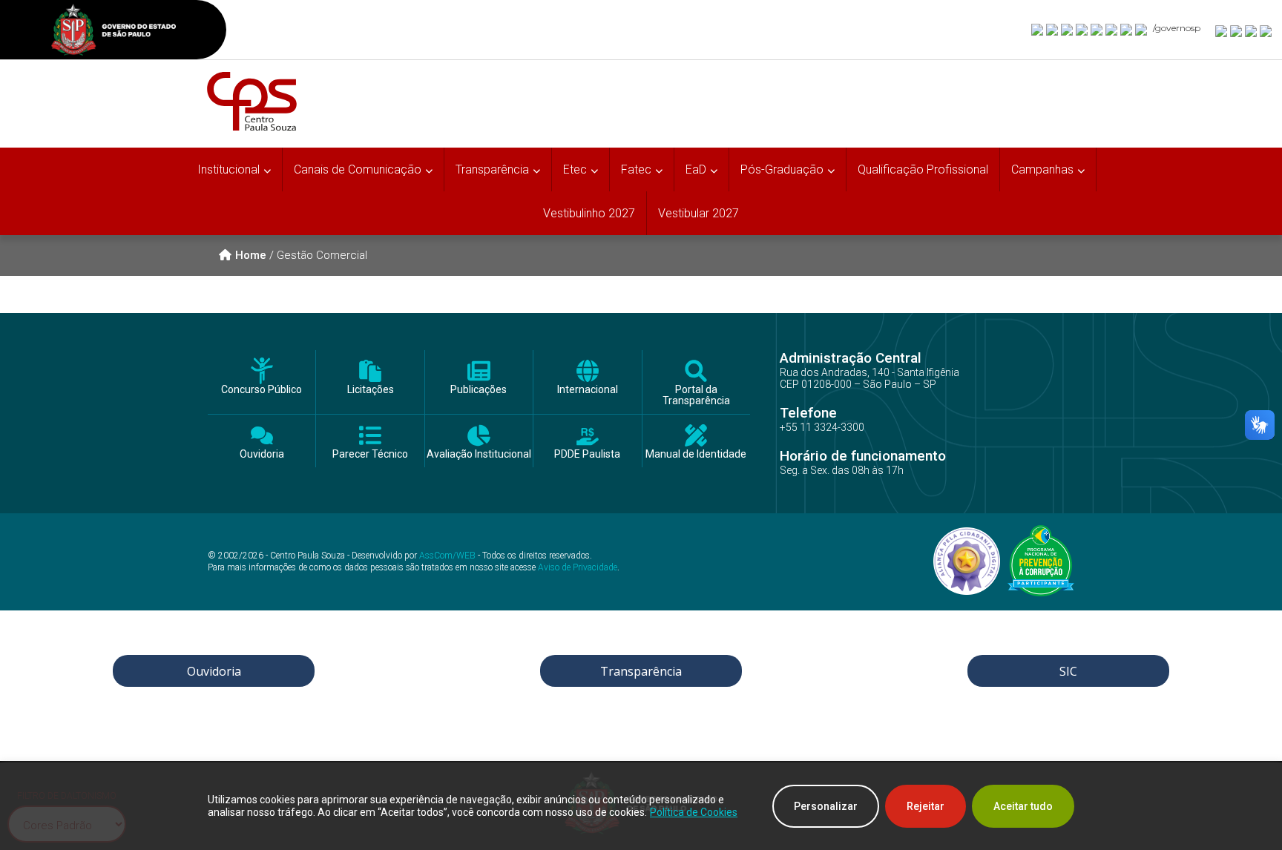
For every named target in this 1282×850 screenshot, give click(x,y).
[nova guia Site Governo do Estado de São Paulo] (113, 31)
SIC (1068, 671)
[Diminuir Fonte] (1236, 30)
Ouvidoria (262, 454)
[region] (641, 806)
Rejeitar (925, 806)
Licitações (370, 389)
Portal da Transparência (696, 395)
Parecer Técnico (370, 454)
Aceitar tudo (1023, 806)
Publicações (478, 389)
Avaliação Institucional (479, 454)
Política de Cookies (693, 812)
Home (250, 255)
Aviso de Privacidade (577, 567)
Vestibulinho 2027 (589, 213)
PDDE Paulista (587, 454)
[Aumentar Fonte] (1222, 30)
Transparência (641, 671)
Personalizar (826, 806)
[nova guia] (1266, 30)
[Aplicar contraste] (1251, 30)
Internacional (587, 389)
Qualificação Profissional (923, 169)
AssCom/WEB (447, 555)
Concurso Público (261, 389)
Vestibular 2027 (698, 213)
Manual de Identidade (695, 454)
